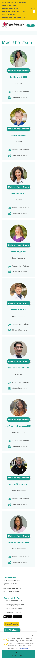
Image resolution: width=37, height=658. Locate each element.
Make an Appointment (18, 71)
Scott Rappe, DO (18, 135)
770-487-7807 (20, 17)
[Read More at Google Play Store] (17, 617)
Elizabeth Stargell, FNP (18, 542)
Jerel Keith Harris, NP (18, 484)
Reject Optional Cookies (18, 656)
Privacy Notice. (23, 648)
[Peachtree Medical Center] (13, 25)
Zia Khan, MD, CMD (18, 77)
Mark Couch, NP (18, 310)
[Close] (32, 635)
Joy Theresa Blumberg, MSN (18, 426)
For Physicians (11, 630)
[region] (18, 645)
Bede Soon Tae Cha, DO (18, 368)
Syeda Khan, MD (18, 193)
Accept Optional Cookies (18, 652)
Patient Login (11, 624)
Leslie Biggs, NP (18, 251)
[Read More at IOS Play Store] (7, 617)
